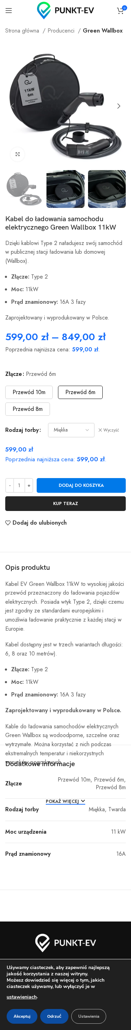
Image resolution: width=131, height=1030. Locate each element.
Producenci (62, 31)
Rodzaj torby (22, 430)
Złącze (13, 374)
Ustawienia (88, 1016)
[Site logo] (65, 10)
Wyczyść (111, 430)
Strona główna (23, 31)
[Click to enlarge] (17, 154)
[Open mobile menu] (9, 10)
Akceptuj (22, 1016)
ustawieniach (22, 997)
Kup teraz (65, 503)
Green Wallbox (103, 31)
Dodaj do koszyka (81, 485)
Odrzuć (54, 1016)
